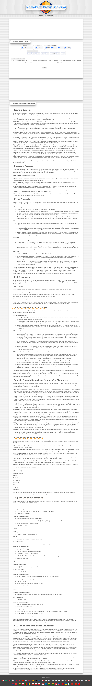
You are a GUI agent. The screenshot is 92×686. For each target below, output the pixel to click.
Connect (55, 47)
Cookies (48, 676)
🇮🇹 (66, 680)
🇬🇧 (29, 680)
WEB (48, 47)
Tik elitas (40, 47)
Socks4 (61, 47)
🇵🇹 (26, 684)
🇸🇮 (39, 684)
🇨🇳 (76, 684)
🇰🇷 (76, 680)
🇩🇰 (19, 680)
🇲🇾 (89, 680)
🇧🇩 (10, 680)
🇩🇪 (23, 680)
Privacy (43, 676)
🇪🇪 (36, 680)
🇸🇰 (36, 684)
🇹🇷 (62, 684)
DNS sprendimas (28, 47)
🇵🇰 (69, 684)
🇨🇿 (16, 680)
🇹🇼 (79, 684)
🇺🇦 (66, 684)
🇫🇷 (43, 680)
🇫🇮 (39, 680)
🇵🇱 (23, 684)
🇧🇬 (6, 680)
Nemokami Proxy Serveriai (46, 7)
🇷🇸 (43, 684)
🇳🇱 (13, 684)
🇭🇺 (59, 680)
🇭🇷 (56, 680)
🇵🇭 (59, 684)
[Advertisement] (46, 29)
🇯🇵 (69, 680)
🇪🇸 (33, 680)
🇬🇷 (26, 680)
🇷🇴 (29, 684)
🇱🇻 (79, 680)
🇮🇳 (46, 680)
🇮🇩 (62, 680)
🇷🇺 (33, 684)
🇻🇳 (72, 684)
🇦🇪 (3, 680)
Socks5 (68, 47)
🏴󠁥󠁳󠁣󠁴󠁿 (13, 680)
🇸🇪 (46, 684)
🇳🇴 (16, 684)
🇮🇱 (49, 680)
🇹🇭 (56, 684)
